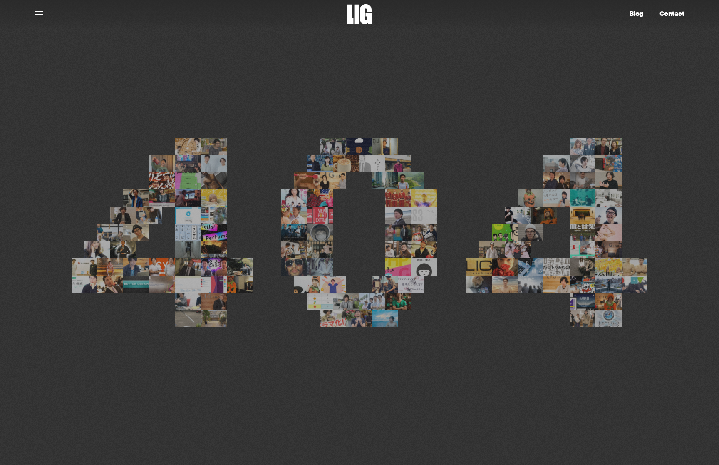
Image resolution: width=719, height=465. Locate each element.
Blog (636, 13)
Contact (671, 13)
